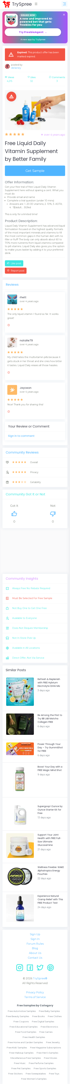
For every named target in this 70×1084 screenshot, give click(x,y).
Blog (35, 948)
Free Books (38, 1016)
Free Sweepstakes (36, 1073)
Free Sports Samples (45, 1068)
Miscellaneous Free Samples (25, 1058)
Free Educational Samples (23, 1026)
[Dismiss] (64, 15)
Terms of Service (35, 997)
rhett (23, 297)
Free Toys (54, 1073)
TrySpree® (40, 978)
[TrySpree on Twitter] (41, 969)
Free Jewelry (53, 1042)
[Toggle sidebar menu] (64, 4)
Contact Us (35, 957)
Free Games (45, 1032)
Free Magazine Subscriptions (45, 1047)
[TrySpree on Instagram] (21, 969)
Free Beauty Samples (17, 1016)
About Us (35, 953)
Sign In (35, 939)
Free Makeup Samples (21, 1052)
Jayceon (25, 388)
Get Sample (35, 171)
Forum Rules (35, 943)
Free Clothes (55, 1016)
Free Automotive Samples (22, 1011)
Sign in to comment (21, 436)
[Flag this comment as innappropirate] (8, 325)
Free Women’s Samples (33, 1078)
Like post (15, 263)
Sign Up (35, 934)
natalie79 (26, 340)
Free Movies (50, 1058)
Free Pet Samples (20, 1068)
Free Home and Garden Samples (25, 1042)
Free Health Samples (34, 1037)
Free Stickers (15, 1073)
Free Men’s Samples (47, 1052)
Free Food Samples (25, 1032)
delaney (16, 67)
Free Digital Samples (43, 1021)
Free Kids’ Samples (17, 1047)
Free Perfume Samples (41, 1063)
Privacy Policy (35, 992)
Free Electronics (49, 1026)
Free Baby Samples (49, 1011)
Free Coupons (21, 1021)
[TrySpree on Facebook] (31, 969)
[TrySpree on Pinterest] (50, 969)
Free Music (20, 1063)
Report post (17, 270)
